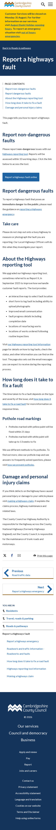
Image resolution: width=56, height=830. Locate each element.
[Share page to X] (4, 555)
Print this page (45, 555)
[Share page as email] (19, 555)
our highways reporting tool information (29, 344)
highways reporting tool (15, 153)
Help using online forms (28, 818)
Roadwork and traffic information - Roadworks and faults (25, 651)
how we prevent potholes (20, 464)
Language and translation (28, 799)
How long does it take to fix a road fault (28, 661)
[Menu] (50, 5)
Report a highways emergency (23, 641)
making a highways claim (20, 500)
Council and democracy (28, 733)
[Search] (43, 5)
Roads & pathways (21, 47)
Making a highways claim (20, 676)
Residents (12, 610)
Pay (28, 758)
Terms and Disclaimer (28, 811)
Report (28, 764)
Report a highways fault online (21, 177)
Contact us (28, 780)
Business (28, 739)
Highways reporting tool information (26, 668)
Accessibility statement (28, 793)
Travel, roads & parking (19, 618)
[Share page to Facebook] (12, 555)
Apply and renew (28, 751)
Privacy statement (28, 786)
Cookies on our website (28, 805)
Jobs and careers (28, 770)
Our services (28, 726)
